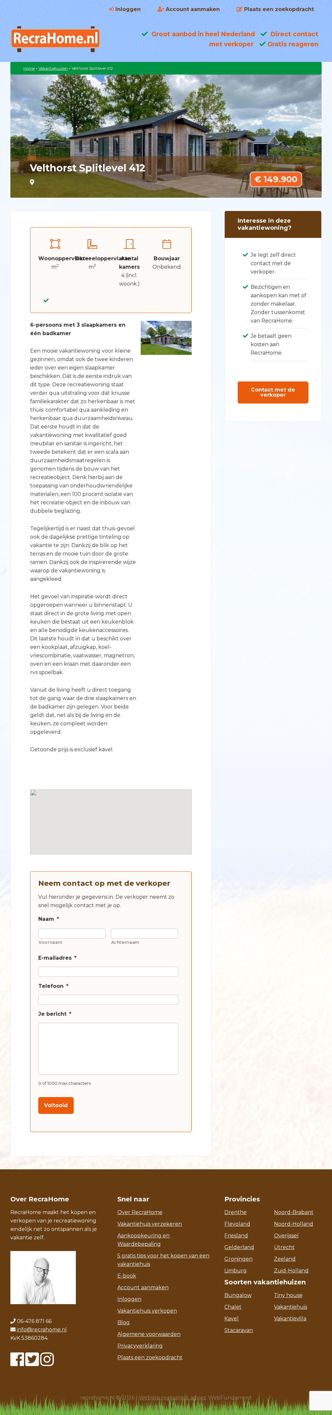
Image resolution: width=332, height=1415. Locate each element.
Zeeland (285, 1259)
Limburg (235, 1271)
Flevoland (237, 1224)
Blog (123, 1322)
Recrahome (62, 39)
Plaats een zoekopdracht (150, 1357)
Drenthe (235, 1212)
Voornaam (50, 942)
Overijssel (286, 1236)
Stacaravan (238, 1330)
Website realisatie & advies (172, 1398)
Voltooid (56, 1105)
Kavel (231, 1319)
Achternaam (125, 942)
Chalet (233, 1307)
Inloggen (129, 1299)
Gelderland (239, 1247)
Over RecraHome (139, 1212)
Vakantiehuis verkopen (147, 1311)
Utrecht (284, 1247)
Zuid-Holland (291, 1271)
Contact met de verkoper (273, 392)
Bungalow (238, 1295)
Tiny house (288, 1295)
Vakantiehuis (290, 1307)
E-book (126, 1276)
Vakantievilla (290, 1319)
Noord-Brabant (294, 1212)
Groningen (238, 1259)
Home (29, 68)
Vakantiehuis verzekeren (149, 1224)
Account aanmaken (143, 1287)
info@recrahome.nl (42, 1330)
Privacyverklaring (140, 1346)
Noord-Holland (293, 1224)
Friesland (236, 1236)
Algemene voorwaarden (149, 1334)
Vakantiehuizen (53, 68)
